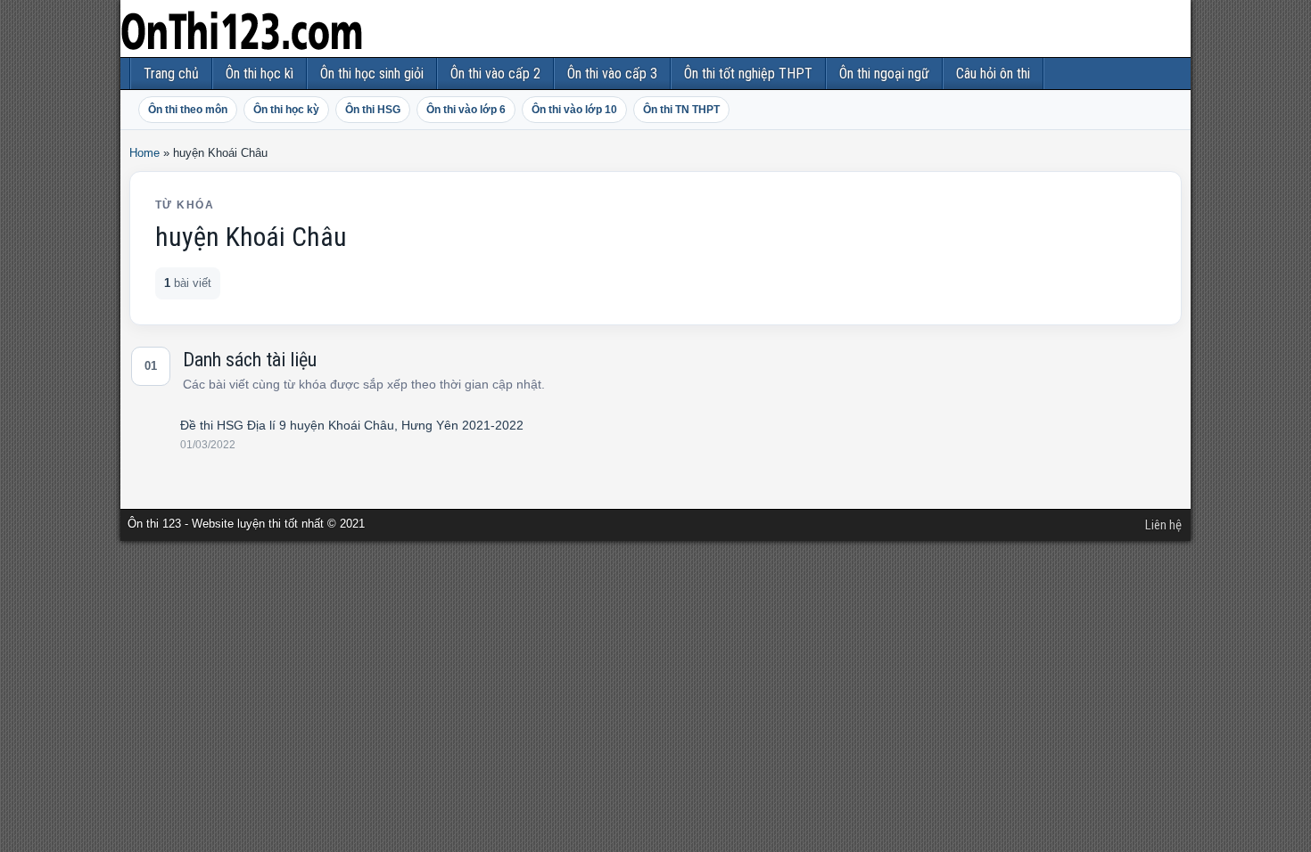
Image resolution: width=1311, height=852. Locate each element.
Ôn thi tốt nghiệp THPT (748, 73)
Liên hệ (1163, 525)
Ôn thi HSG (372, 109)
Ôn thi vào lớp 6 (466, 109)
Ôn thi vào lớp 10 (574, 109)
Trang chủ (171, 73)
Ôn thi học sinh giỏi (372, 73)
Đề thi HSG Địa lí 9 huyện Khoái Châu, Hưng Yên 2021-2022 (352, 425)
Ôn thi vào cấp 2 (495, 73)
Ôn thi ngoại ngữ (884, 73)
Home (144, 153)
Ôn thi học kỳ (286, 109)
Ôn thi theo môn (187, 109)
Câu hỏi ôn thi (993, 73)
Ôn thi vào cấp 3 (612, 73)
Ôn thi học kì (259, 73)
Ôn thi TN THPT (681, 109)
